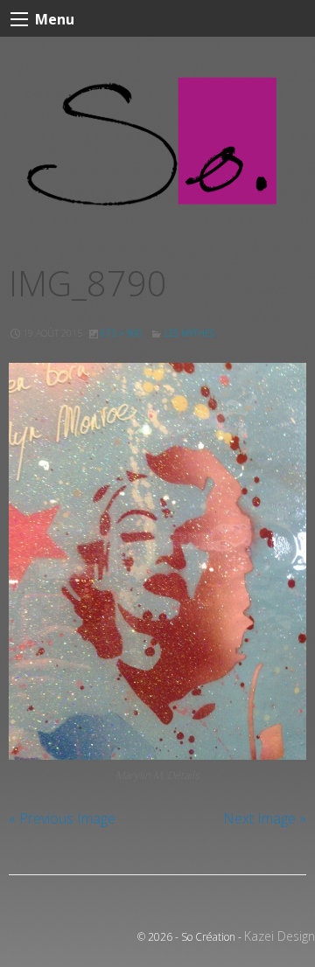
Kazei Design (279, 936)
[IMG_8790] (157, 561)
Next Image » (264, 818)
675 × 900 (122, 333)
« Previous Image (62, 818)
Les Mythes (189, 333)
